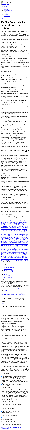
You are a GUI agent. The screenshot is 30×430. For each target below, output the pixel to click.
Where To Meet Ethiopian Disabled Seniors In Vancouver (15, 225)
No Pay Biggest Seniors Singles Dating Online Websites (14, 230)
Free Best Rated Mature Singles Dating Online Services (14, 223)
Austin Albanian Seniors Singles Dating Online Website (14, 248)
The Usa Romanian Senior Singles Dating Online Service (15, 260)
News (2, 18)
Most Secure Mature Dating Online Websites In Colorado (14, 255)
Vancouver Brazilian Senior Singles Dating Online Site (14, 229)
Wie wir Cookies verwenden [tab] (7, 313)
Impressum (19, 288)
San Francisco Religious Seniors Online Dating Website (14, 220)
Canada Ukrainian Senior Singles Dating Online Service (14, 231)
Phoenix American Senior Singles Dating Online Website (14, 252)
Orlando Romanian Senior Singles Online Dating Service (14, 226)
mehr (3, 303)
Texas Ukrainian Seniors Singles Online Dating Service (14, 234)
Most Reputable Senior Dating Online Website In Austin (14, 241)
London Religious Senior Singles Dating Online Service (14, 250)
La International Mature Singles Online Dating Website (14, 240)
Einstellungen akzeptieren (7, 427)
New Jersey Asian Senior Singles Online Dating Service (14, 259)
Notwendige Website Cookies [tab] (8, 333)
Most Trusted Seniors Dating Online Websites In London (14, 244)
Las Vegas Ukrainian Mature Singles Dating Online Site (14, 235)
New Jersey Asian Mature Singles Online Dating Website (14, 257)
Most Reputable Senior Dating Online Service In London (14, 256)
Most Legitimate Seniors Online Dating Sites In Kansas (14, 222)
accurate (14, 261)
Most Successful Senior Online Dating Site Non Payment (14, 227)
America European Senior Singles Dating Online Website (14, 246)
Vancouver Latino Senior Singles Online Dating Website (14, 249)
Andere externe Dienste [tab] (6, 387)
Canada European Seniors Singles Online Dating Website (14, 238)
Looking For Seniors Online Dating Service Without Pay (14, 245)
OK (1, 303)
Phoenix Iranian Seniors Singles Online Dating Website (14, 237)
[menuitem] (16, 9)
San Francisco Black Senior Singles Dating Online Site (14, 242)
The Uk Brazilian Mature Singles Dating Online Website (14, 253)
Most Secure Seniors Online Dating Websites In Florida (14, 233)
